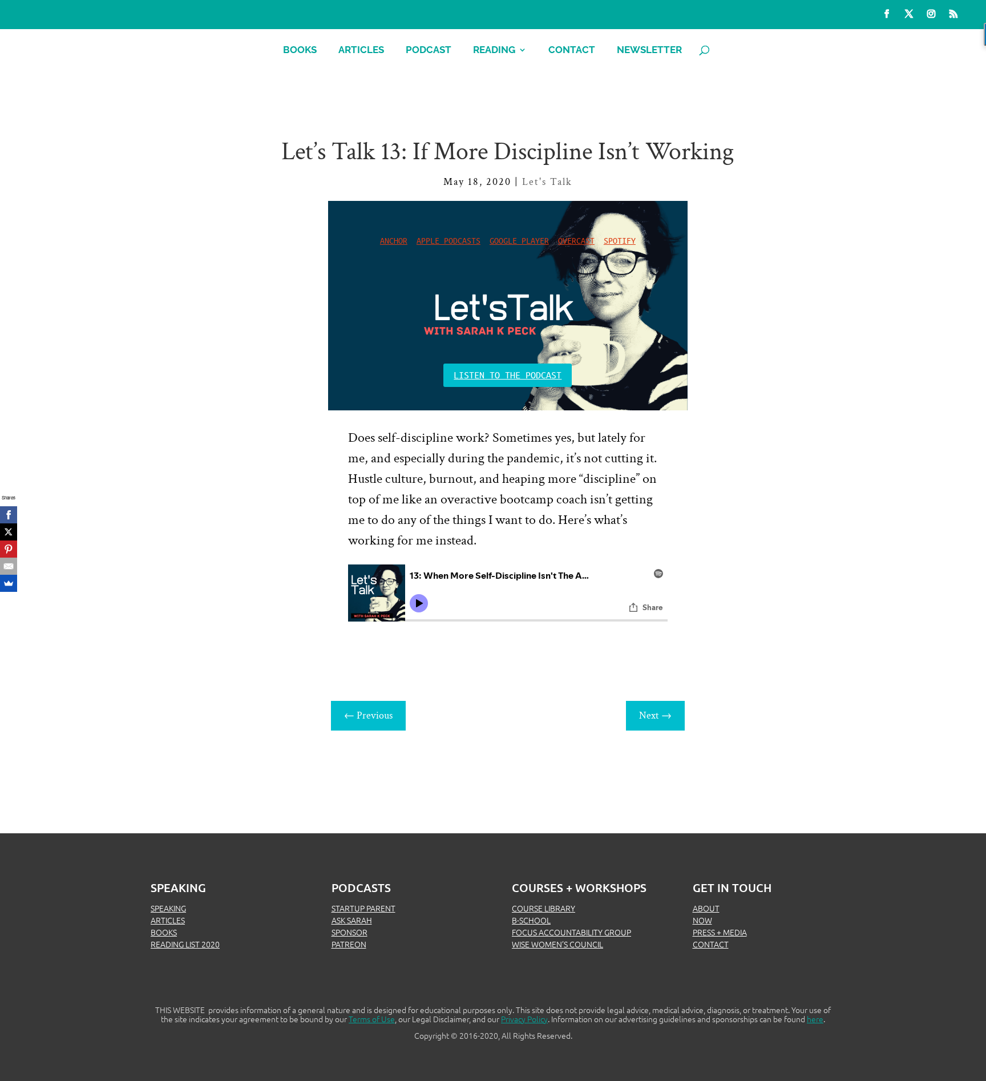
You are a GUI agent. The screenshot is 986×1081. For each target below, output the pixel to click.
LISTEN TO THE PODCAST (507, 374)
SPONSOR (349, 932)
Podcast (428, 50)
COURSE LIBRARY (543, 908)
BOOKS (164, 932)
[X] (8, 531)
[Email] (8, 566)
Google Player (519, 240)
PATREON (349, 944)
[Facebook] (8, 514)
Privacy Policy (524, 1018)
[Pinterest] (8, 549)
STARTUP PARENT (363, 908)
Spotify (620, 240)
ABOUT (706, 908)
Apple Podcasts (448, 240)
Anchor (393, 240)
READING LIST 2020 (185, 944)
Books (300, 50)
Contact (571, 50)
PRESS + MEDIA (720, 932)
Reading (494, 50)
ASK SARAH (352, 920)
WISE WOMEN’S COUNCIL (557, 944)
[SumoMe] (8, 583)
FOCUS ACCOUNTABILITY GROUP (571, 932)
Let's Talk (547, 181)
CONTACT (711, 944)
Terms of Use (372, 1018)
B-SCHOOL (531, 920)
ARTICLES (168, 920)
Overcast (576, 240)
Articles (361, 50)
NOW (702, 920)
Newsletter (649, 50)
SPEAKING (168, 908)
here (815, 1018)
